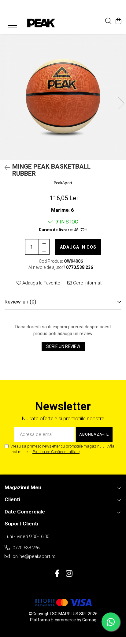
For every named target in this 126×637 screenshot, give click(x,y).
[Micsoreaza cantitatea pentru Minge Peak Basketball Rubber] (44, 251)
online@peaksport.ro (33, 556)
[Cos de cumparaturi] (118, 21)
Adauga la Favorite (40, 283)
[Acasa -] (41, 23)
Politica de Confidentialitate (56, 451)
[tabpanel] (63, 97)
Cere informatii (87, 283)
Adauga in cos (78, 247)
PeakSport (63, 183)
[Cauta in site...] (108, 21)
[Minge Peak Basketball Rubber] (63, 97)
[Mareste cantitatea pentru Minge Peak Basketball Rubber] (44, 243)
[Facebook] (57, 573)
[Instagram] (69, 573)
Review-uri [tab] (20, 302)
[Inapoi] (4, 167)
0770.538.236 (25, 548)
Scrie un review (63, 346)
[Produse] (10, 24)
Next (121, 103)
